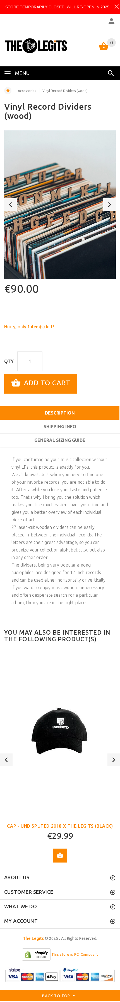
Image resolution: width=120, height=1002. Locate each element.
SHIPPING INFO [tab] (60, 426)
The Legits (33, 938)
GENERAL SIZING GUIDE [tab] (59, 440)
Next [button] (109, 204)
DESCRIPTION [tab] (60, 412)
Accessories (27, 91)
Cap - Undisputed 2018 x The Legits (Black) (60, 825)
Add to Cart (46, 383)
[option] (60, 204)
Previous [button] (10, 204)
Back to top (56, 996)
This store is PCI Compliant (74, 954)
